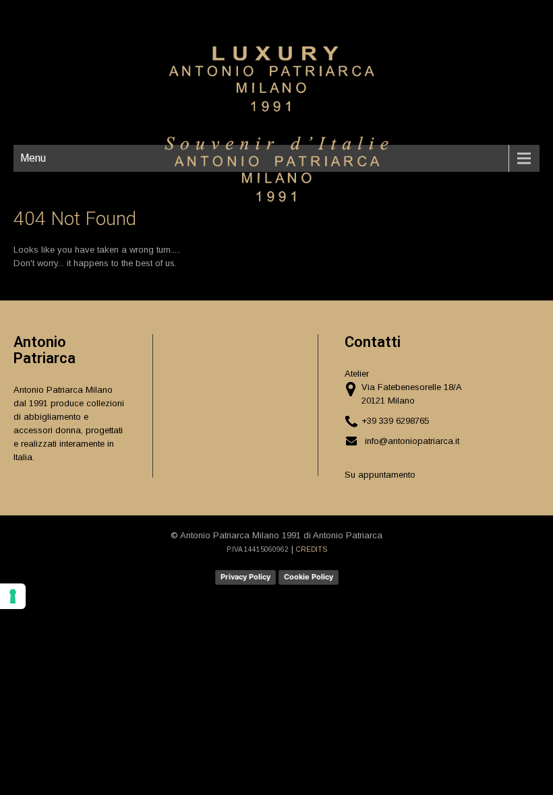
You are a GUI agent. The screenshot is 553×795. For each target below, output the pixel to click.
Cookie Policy (308, 576)
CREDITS (311, 549)
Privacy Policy (245, 576)
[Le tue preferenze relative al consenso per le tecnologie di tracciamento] (13, 596)
